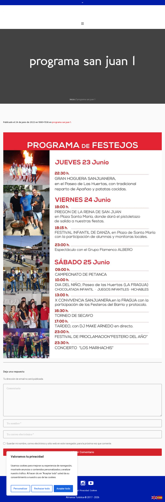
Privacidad (84, 490)
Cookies (93, 490)
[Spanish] (160, 497)
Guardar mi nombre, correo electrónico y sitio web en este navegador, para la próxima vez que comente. (59, 443)
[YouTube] (91, 483)
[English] (154, 497)
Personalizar (20, 488)
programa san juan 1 (61, 122)
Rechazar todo (42, 488)
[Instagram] (83, 483)
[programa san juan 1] (82, 245)
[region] (41, 473)
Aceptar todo (63, 488)
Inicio (72, 99)
